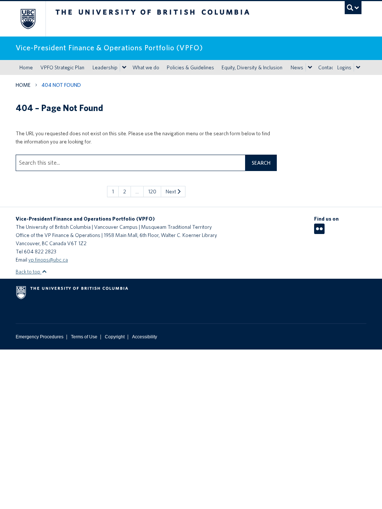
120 (152, 192)
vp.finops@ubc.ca (48, 260)
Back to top (28, 272)
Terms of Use (84, 336)
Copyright (115, 336)
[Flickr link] (319, 231)
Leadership (105, 67)
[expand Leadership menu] (124, 67)
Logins (344, 67)
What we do (145, 67)
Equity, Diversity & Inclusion (252, 67)
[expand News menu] (310, 67)
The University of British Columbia (33, 19)
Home (26, 67)
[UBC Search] (353, 7)
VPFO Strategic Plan (62, 67)
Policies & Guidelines (190, 67)
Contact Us (330, 67)
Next (171, 192)
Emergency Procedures (39, 336)
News (297, 67)
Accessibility (144, 336)
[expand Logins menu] (358, 67)
